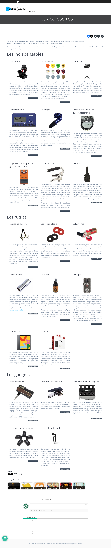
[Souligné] (37, 511)
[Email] (95, 36)
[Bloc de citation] (46, 511)
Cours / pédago (92, 7)
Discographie (63, 7)
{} (53, 510)
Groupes (51, 7)
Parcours (40, 7)
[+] (56, 510)
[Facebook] (88, 36)
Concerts (81, 7)
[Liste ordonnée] (41, 511)
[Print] (98, 36)
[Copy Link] (102, 36)
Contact (32, 11)
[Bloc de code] (49, 511)
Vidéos (72, 7)
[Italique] (34, 511)
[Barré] (39, 511)
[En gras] (32, 511)
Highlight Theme (76, 544)
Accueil (32, 7)
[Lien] (51, 511)
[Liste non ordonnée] (44, 511)
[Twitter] (91, 36)
